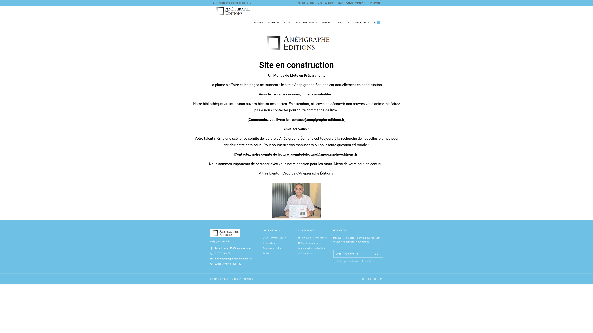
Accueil (301, 3)
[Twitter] (375, 279)
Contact (359, 3)
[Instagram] (364, 279)
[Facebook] (369, 279)
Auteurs (349, 3)
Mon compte (374, 3)
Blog (320, 3)
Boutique (311, 3)
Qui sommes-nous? (333, 3)
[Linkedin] (381, 279)
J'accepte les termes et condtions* (356, 261)
